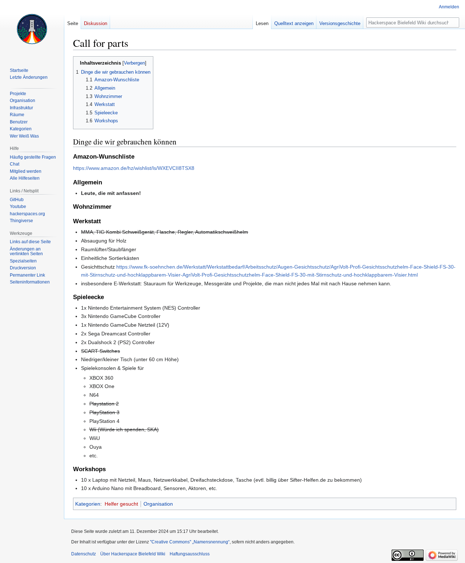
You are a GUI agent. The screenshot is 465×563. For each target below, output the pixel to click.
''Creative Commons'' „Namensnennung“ (190, 541)
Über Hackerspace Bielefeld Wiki (132, 553)
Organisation (158, 504)
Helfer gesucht (121, 504)
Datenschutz (83, 553)
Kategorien (87, 504)
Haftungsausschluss (190, 553)
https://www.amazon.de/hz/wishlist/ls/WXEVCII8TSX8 (133, 168)
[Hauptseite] (32, 29)
